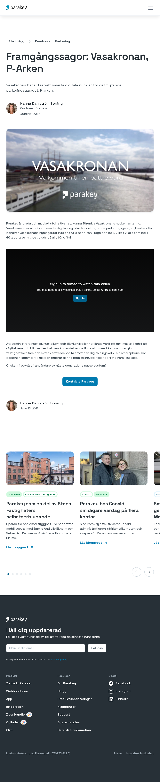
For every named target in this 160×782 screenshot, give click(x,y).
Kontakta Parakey (80, 381)
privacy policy (59, 659)
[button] (150, 7)
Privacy (118, 753)
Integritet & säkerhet (140, 753)
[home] (16, 7)
